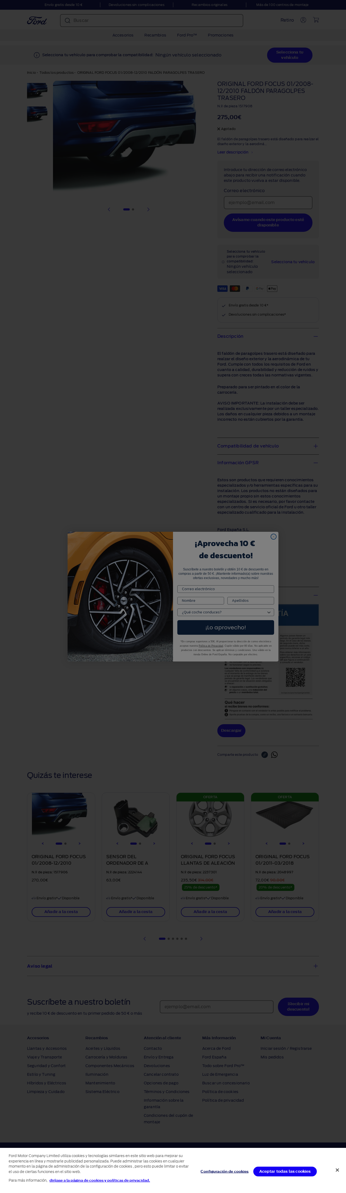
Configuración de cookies (224, 1171)
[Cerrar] (337, 1170)
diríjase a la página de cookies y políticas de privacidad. (99, 1180)
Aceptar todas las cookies (285, 1171)
